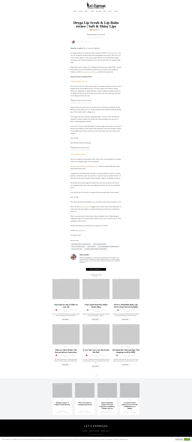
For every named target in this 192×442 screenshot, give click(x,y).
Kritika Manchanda (62, 309)
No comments (66, 356)
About (105, 11)
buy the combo (85, 206)
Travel (92, 11)
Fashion (80, 11)
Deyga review (91, 246)
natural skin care (77, 249)
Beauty (87, 11)
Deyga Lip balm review (99, 244)
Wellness (98, 11)
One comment (97, 311)
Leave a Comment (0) (95, 269)
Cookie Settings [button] (179, 439)
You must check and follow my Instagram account (84, 166)
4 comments (66, 311)
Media (110, 11)
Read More (65, 319)
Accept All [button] (187, 439)
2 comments (112, 412)
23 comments (126, 356)
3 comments (96, 356)
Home (75, 11)
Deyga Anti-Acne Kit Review (89, 72)
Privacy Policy (105, 430)
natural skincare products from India (95, 249)
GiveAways (128, 346)
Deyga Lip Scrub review (78, 246)
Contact (115, 11)
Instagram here (82, 230)
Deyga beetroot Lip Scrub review (81, 244)
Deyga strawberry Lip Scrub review (108, 246)
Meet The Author (94, 430)
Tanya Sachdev (79, 41)
